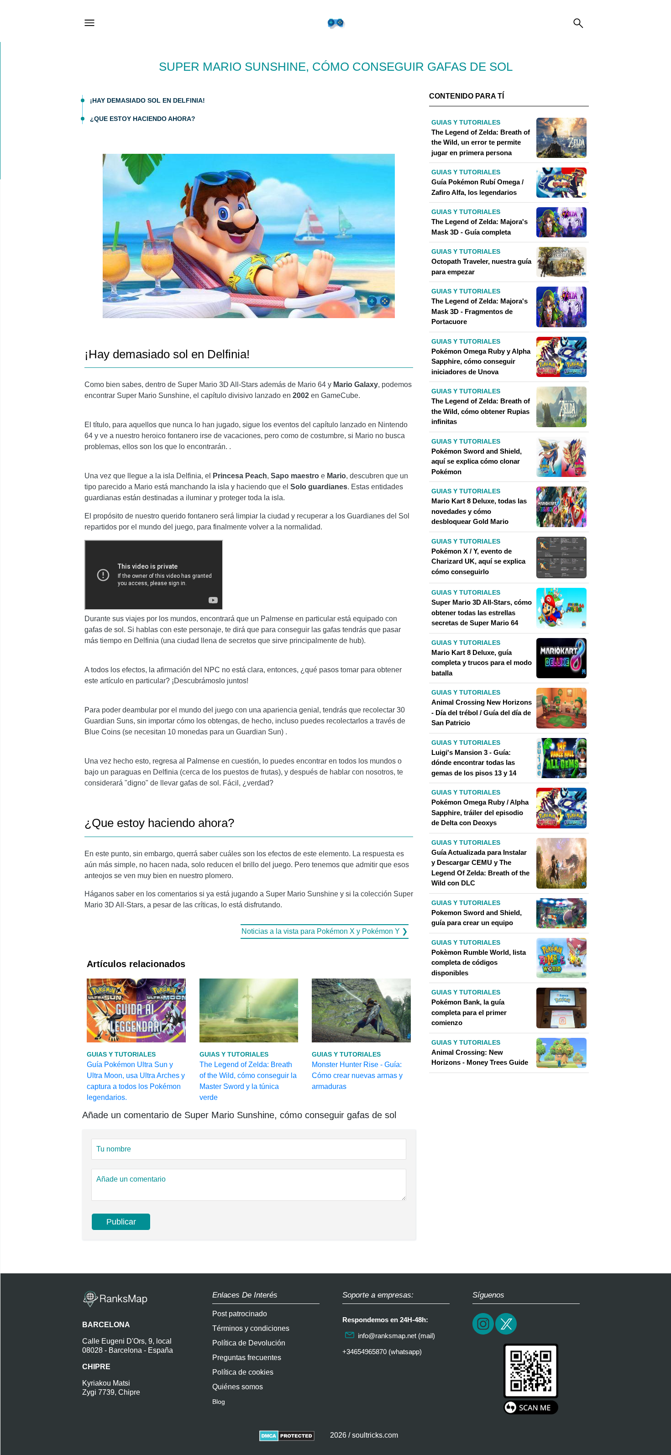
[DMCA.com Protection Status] (287, 1435)
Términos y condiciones (250, 1328)
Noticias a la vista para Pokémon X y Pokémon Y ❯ (324, 931)
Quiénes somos (237, 1387)
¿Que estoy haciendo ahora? (142, 118)
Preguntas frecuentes (246, 1357)
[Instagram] (483, 1333)
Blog (218, 1401)
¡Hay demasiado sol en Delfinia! (147, 100)
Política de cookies (242, 1372)
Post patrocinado (239, 1314)
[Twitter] (506, 1333)
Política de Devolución (248, 1343)
